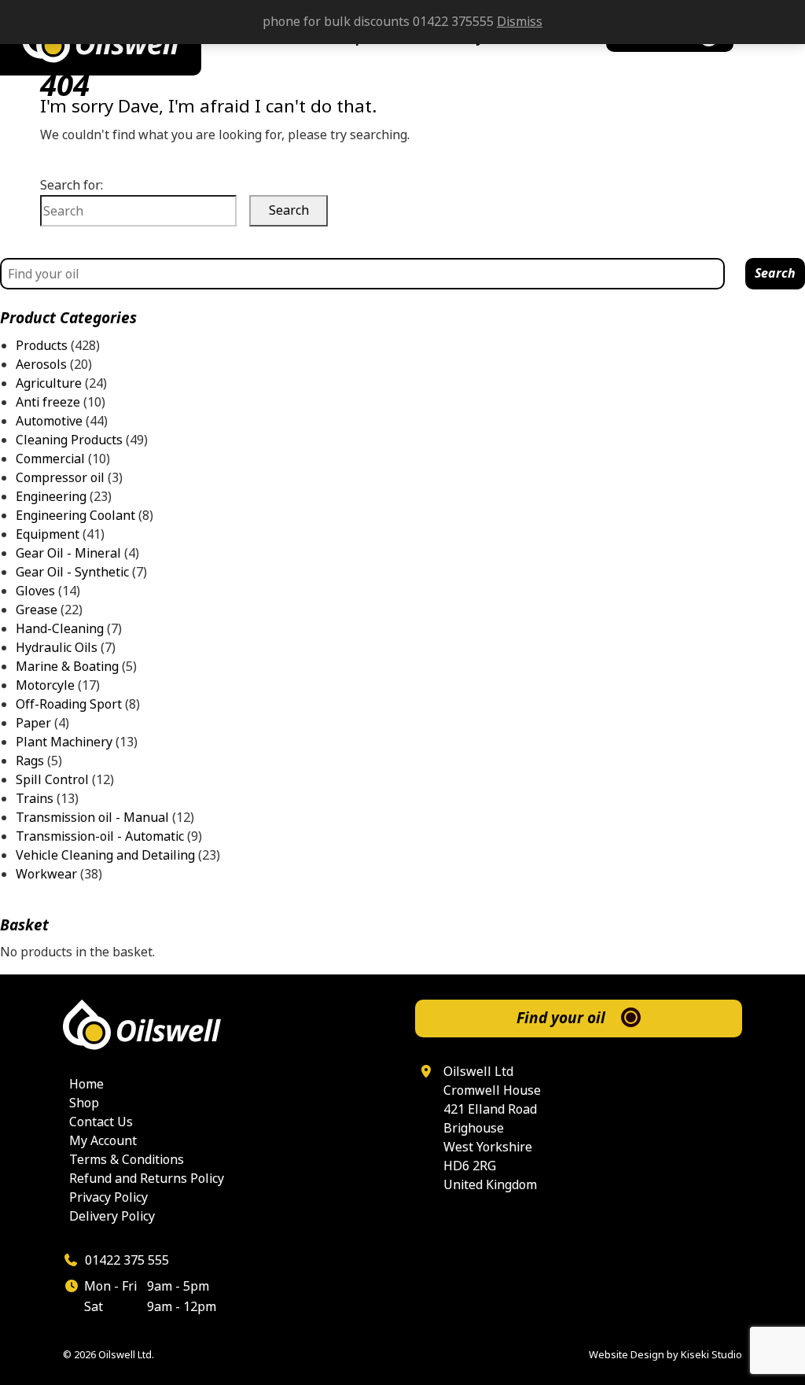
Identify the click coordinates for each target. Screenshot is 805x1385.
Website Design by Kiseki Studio (665, 1354)
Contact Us (101, 1122)
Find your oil (560, 1018)
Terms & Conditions (126, 1160)
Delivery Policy (112, 1216)
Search (775, 273)
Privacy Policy (108, 1197)
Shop (84, 1103)
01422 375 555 (125, 1260)
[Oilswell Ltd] (226, 1025)
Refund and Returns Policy (146, 1179)
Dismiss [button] (519, 22)
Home (86, 1084)
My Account (103, 1141)
